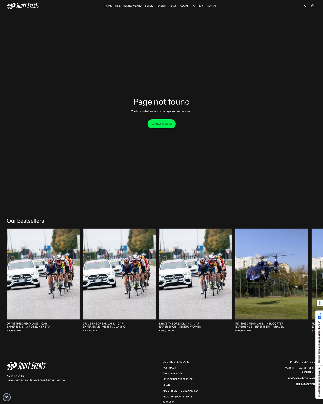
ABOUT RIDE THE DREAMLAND (180, 390)
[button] (7, 397)
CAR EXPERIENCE (173, 373)
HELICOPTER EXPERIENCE (178, 379)
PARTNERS (169, 402)
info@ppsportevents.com (302, 377)
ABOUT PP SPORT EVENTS (177, 396)
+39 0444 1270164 (306, 384)
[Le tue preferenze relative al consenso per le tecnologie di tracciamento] (320, 303)
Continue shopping (162, 123)
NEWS (166, 385)
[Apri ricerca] (305, 6)
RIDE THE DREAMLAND (176, 361)
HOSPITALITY (170, 367)
